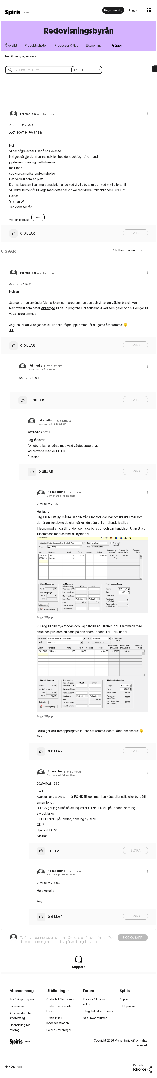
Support (125, 999)
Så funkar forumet (95, 1018)
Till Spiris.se (127, 1006)
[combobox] (50, 70)
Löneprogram (18, 1006)
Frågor (116, 45)
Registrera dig (113, 10)
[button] (148, 113)
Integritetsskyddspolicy (98, 1011)
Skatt (38, 217)
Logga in (134, 10)
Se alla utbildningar (58, 1030)
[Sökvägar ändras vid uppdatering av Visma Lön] (142, 250)
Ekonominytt (95, 45)
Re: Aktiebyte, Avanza (20, 56)
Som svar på (43, 369)
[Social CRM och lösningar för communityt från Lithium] (142, 1068)
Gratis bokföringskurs (60, 999)
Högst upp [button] (15, 1066)
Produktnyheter (36, 45)
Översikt (11, 45)
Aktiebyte (48, 308)
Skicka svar (132, 938)
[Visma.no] (17, 12)
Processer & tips (66, 45)
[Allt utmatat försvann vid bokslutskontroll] (149, 250)
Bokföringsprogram (22, 999)
